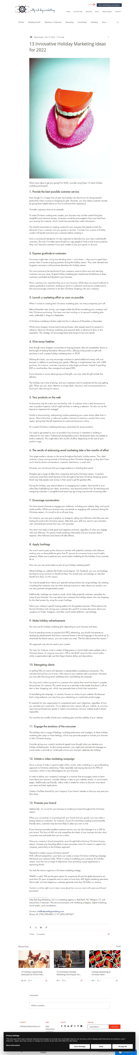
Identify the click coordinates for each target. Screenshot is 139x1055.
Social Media (82, 22)
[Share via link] (46, 927)
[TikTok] (71, 1026)
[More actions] (108, 37)
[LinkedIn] (68, 1026)
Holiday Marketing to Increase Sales (101, 973)
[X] (75, 1026)
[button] (118, 22)
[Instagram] (65, 1026)
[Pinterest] (78, 1026)
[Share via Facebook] (30, 927)
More (104, 22)
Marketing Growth (34, 22)
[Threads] (81, 1026)
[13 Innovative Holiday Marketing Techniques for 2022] (69, 959)
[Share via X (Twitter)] (36, 927)
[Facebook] (62, 1026)
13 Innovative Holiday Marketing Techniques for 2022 (68, 973)
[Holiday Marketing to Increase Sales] (104, 959)
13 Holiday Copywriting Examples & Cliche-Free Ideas (32, 973)
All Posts (21, 22)
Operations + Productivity (53, 22)
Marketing (94, 22)
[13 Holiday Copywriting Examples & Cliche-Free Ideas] (34, 959)
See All (118, 946)
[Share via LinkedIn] (41, 927)
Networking (69, 22)
